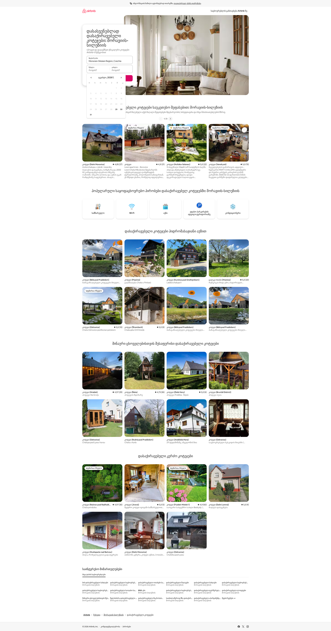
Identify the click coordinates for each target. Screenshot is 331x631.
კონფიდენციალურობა (110, 626)
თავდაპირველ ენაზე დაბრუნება (187, 3)
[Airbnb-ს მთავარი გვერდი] (89, 11)
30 (121, 109)
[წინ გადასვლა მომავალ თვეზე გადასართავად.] (121, 77)
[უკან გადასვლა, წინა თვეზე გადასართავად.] (91, 77)
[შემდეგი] (170, 119)
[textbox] (98, 70)
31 (91, 115)
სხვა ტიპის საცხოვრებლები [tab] (94, 574)
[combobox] (110, 61)
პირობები (127, 626)
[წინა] (161, 119)
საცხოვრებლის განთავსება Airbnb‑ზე (229, 11)
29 (116, 109)
